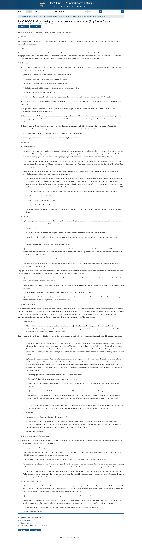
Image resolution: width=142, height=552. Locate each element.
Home (20, 11)
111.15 (49, 32)
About (37, 11)
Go (100, 11)
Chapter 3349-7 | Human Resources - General (61, 24)
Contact (47, 11)
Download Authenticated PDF (64, 32)
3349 (41, 24)
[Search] (122, 11)
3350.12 (28, 523)
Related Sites (60, 11)
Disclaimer (64, 537)
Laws (29, 11)
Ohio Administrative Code (27, 24)
